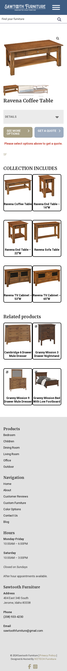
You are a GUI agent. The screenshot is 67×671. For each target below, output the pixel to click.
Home (7, 484)
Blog (6, 522)
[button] (58, 38)
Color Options (12, 509)
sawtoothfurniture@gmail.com (23, 630)
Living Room (11, 454)
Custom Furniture (14, 503)
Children (8, 441)
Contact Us (10, 515)
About (7, 490)
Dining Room (11, 447)
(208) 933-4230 (13, 616)
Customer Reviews (15, 496)
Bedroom (9, 435)
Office (7, 460)
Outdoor (8, 466)
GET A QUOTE (47, 130)
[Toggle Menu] (56, 7)
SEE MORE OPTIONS (14, 132)
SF (5, 154)
